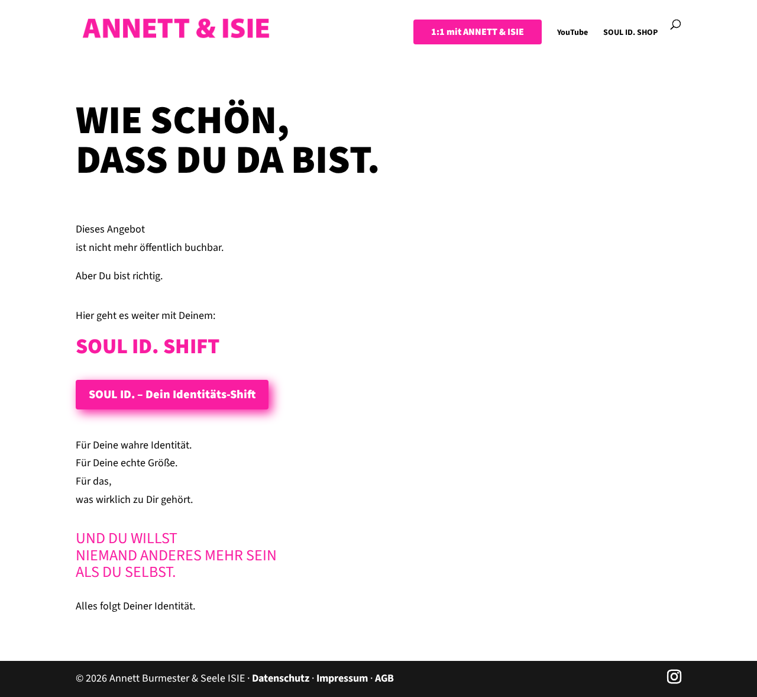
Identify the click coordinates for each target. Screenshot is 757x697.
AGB (384, 678)
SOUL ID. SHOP (630, 33)
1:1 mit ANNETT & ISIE (477, 31)
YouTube (572, 33)
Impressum (342, 678)
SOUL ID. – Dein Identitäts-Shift (172, 394)
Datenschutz (280, 678)
